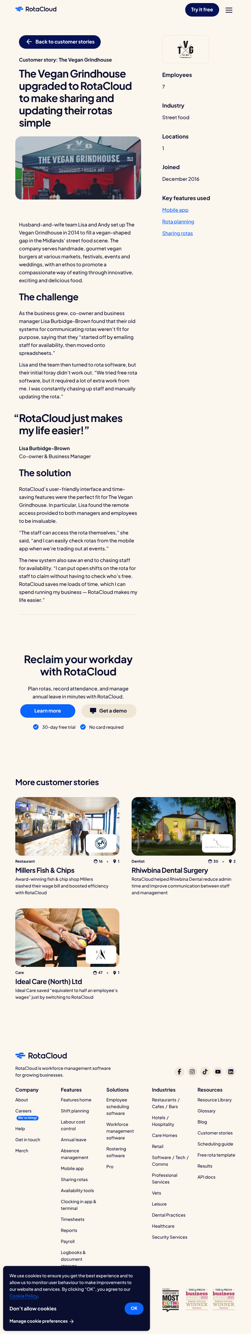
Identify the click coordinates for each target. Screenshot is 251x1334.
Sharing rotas (177, 233)
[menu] (229, 10)
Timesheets (72, 1219)
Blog (202, 1122)
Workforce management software (120, 1131)
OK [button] (134, 1308)
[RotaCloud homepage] (35, 10)
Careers (23, 1111)
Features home (76, 1100)
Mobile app (175, 210)
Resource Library (214, 1100)
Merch (21, 1150)
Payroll (68, 1241)
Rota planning (178, 221)
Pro (110, 1166)
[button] (202, 10)
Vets (156, 1193)
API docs (206, 1177)
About (21, 1100)
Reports (69, 1230)
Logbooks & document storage (73, 1259)
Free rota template (216, 1155)
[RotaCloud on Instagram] (192, 1072)
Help (20, 1128)
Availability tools (77, 1190)
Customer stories (215, 1133)
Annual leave (73, 1139)
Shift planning (75, 1111)
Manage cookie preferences (39, 1321)
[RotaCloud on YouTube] (218, 1072)
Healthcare (163, 1226)
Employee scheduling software (118, 1106)
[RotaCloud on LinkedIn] (231, 1072)
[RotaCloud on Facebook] (179, 1072)
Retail (157, 1146)
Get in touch (27, 1139)
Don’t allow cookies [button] (32, 1308)
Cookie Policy (23, 1296)
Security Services (169, 1237)
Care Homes (164, 1135)
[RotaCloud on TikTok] (205, 1072)
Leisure (159, 1204)
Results (204, 1166)
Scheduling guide (215, 1144)
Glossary (206, 1111)
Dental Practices (168, 1215)
